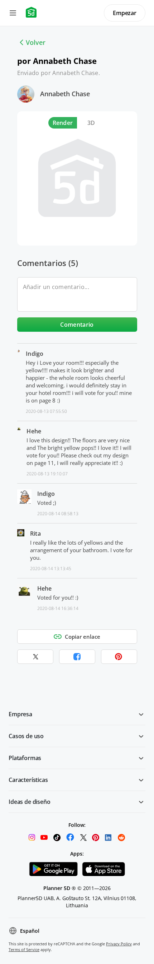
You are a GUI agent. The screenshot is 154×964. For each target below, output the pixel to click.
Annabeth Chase (65, 93)
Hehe (34, 431)
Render (63, 123)
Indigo (35, 354)
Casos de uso (26, 736)
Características (28, 780)
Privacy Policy (119, 943)
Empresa (20, 714)
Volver (35, 42)
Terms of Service (24, 949)
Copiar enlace (82, 636)
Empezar (124, 13)
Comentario (76, 325)
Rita (35, 533)
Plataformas (25, 758)
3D (91, 123)
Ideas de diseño (29, 802)
